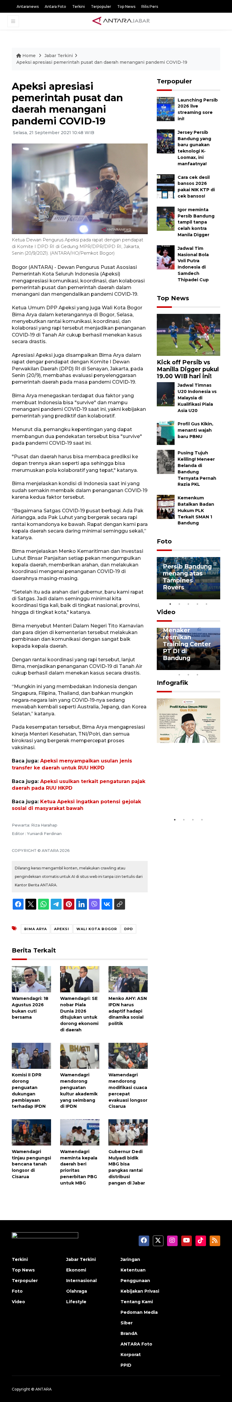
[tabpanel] (188, 578)
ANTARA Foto (136, 1344)
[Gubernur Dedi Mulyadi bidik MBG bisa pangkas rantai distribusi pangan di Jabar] (128, 1132)
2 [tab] (179, 604)
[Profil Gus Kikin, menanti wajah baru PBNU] (166, 433)
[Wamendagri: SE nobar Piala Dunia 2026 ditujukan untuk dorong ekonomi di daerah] (79, 979)
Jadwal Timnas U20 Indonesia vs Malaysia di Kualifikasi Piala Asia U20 (197, 397)
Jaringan (130, 1259)
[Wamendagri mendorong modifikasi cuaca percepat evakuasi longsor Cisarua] (128, 1055)
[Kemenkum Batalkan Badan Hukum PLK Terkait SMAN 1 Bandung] (166, 506)
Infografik (172, 682)
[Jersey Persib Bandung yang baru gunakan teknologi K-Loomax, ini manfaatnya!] (166, 141)
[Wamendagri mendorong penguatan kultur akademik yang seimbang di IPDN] (79, 1055)
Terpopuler (101, 6)
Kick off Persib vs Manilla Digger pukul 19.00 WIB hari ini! (188, 369)
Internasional (81, 1280)
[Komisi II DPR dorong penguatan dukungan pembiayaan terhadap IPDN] (31, 1055)
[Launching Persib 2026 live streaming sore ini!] (166, 108)
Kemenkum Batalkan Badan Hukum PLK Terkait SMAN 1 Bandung (196, 510)
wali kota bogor (96, 929)
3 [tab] (188, 604)
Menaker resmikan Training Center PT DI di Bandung (187, 644)
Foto (164, 541)
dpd (128, 929)
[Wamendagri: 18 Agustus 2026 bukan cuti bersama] (31, 979)
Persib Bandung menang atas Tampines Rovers (187, 577)
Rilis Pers (149, 6)
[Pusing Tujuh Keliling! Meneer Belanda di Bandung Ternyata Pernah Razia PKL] (166, 462)
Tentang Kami (137, 1301)
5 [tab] (207, 604)
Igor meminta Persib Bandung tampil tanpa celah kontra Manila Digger (196, 222)
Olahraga (76, 1291)
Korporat (131, 1354)
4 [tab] (198, 604)
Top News (126, 6)
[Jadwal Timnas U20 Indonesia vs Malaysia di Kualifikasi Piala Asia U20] (166, 394)
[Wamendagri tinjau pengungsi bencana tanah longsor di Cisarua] (31, 1132)
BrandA (129, 1333)
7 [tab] (216, 667)
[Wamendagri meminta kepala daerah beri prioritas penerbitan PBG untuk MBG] (79, 1132)
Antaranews (28, 6)
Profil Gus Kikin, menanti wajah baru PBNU (195, 430)
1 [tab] (170, 604)
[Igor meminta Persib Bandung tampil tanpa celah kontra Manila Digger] (166, 218)
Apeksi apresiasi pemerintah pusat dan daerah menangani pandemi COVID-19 (101, 62)
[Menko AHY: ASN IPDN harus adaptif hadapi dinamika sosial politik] (128, 979)
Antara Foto (55, 6)
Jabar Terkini (58, 55)
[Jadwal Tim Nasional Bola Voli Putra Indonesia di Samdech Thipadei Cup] (166, 257)
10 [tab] (198, 675)
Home (29, 55)
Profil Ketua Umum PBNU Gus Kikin (182, 795)
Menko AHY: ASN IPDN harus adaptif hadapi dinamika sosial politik (127, 1011)
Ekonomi (76, 1270)
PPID (126, 1365)
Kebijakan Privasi (140, 1291)
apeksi (61, 929)
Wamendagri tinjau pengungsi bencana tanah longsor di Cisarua (31, 1164)
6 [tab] (207, 667)
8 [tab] (179, 675)
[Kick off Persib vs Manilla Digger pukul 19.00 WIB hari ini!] (188, 334)
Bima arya (35, 929)
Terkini (78, 6)
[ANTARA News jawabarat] (122, 21)
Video (166, 612)
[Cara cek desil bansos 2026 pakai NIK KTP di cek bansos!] (166, 186)
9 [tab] (188, 675)
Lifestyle (76, 1301)
